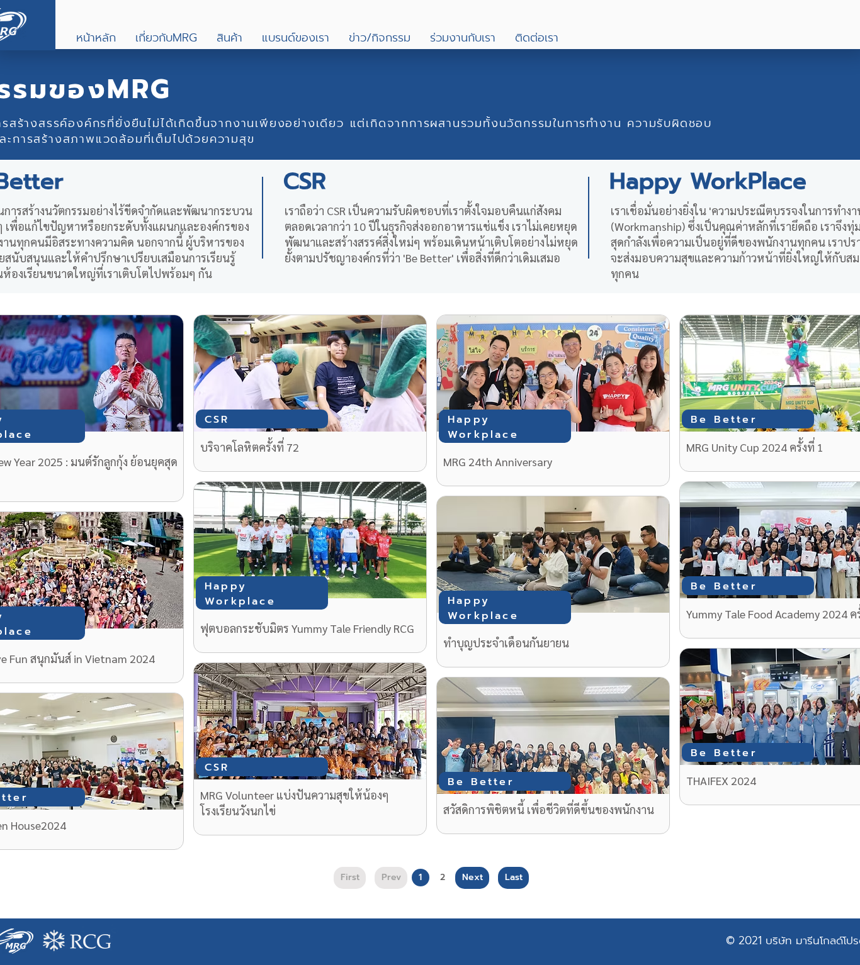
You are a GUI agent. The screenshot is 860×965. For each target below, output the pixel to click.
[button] (166, 38)
